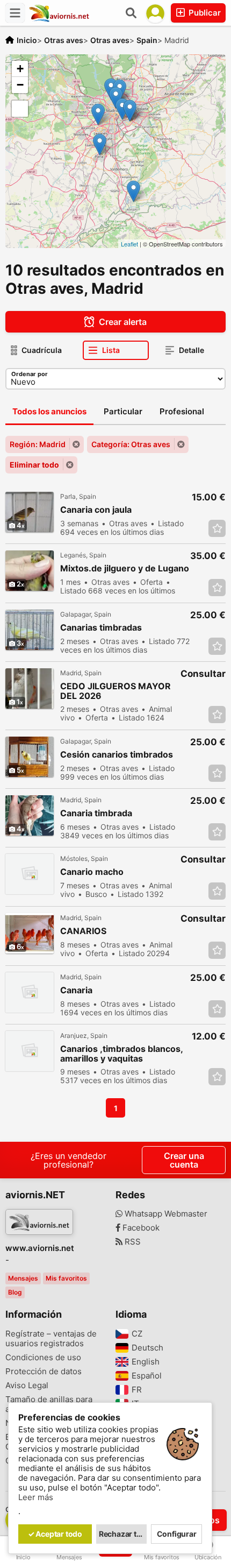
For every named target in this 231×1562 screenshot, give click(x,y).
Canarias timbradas (101, 628)
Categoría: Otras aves (130, 444)
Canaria (76, 990)
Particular (123, 411)
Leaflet (129, 243)
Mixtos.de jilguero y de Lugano (124, 568)
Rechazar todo (123, 1533)
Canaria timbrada (96, 813)
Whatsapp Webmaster (164, 1214)
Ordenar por (29, 374)
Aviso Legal (26, 1385)
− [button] (20, 84)
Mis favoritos (66, 1278)
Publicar (203, 13)
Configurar (177, 1533)
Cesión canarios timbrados (116, 755)
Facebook (140, 1228)
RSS (131, 1242)
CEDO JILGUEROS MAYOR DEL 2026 (115, 691)
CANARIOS (83, 931)
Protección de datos (43, 1371)
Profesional (182, 411)
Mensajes (23, 1278)
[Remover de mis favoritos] (217, 528)
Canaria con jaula (96, 510)
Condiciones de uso (43, 1357)
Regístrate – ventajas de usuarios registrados (51, 1338)
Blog (15, 1292)
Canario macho (92, 872)
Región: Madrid (38, 444)
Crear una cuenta (184, 1160)
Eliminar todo (34, 464)
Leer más (35, 1497)
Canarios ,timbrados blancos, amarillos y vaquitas (121, 1053)
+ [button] (20, 68)
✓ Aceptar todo (55, 1533)
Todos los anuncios (49, 411)
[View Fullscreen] (20, 109)
